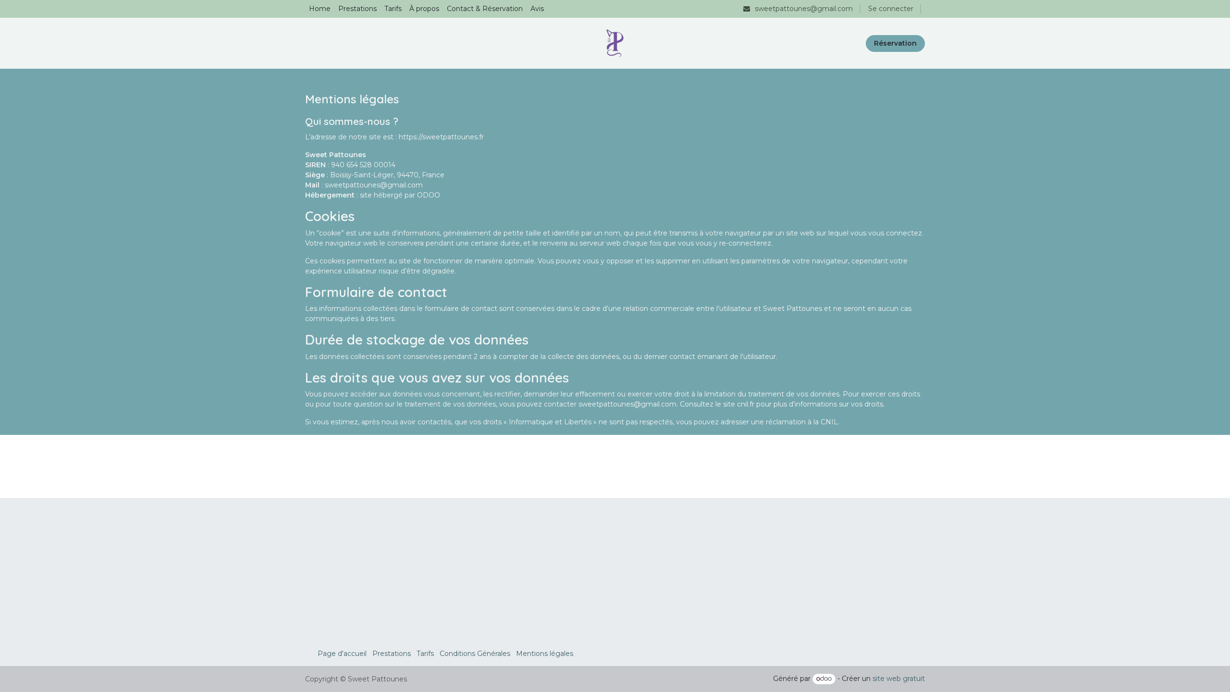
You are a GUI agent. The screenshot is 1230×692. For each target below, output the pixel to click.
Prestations (391, 653)
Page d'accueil (342, 653)
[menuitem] (319, 9)
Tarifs (425, 653)
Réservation (895, 43)
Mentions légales (544, 653)
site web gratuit (899, 678)
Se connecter (890, 8)
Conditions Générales (475, 653)
